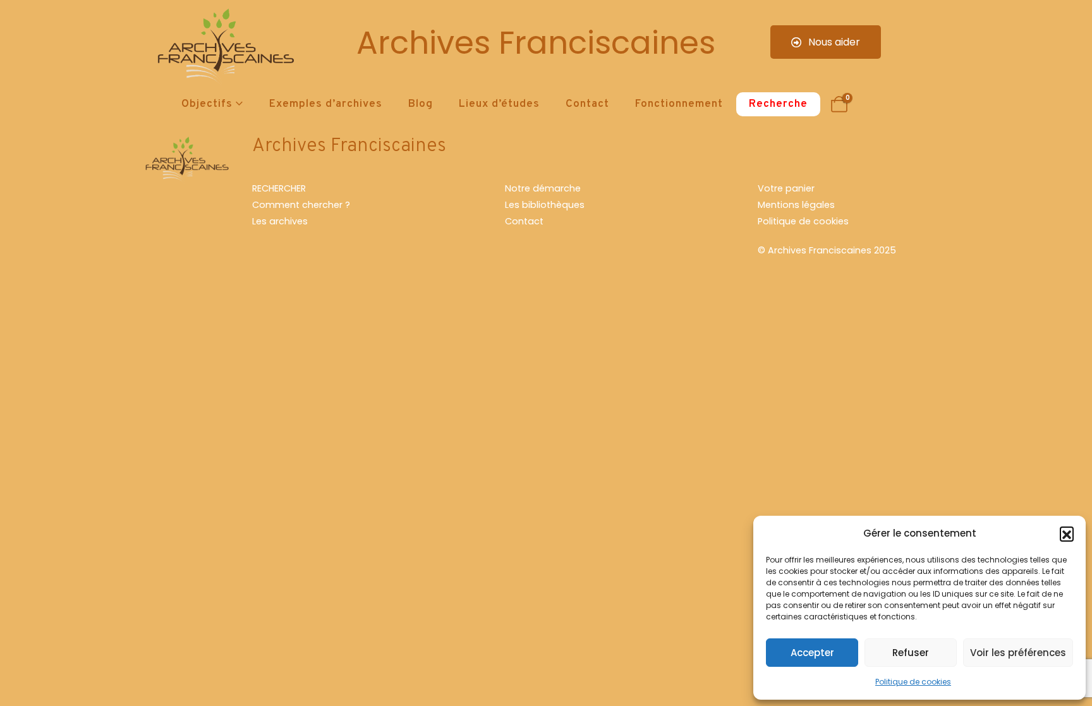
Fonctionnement (679, 104)
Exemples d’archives (325, 104)
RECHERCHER (279, 188)
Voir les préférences (1018, 652)
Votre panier (786, 188)
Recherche (778, 104)
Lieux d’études (499, 104)
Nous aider (833, 42)
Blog (420, 104)
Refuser (910, 652)
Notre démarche (543, 188)
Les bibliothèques (545, 204)
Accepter (812, 652)
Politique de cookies (913, 681)
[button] (1066, 533)
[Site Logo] (223, 47)
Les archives (280, 221)
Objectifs (207, 104)
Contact (587, 104)
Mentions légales (796, 204)
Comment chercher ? (301, 204)
